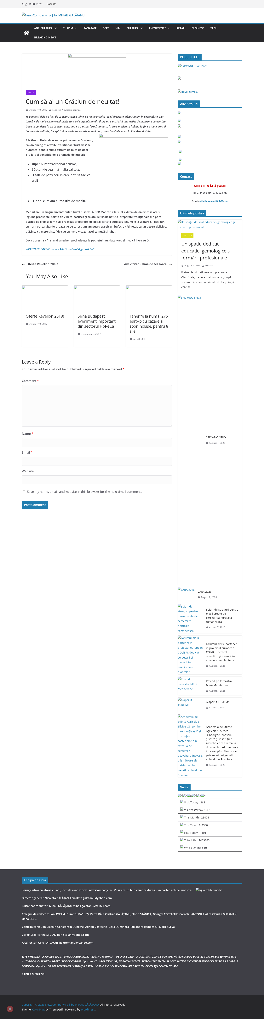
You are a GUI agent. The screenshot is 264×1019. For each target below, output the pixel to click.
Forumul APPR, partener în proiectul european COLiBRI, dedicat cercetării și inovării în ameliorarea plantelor (221, 652)
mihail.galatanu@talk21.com (213, 201)
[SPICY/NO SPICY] (190, 440)
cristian (209, 265)
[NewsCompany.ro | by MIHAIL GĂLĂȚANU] (26, 32)
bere (106, 28)
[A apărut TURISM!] (190, 705)
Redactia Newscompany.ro (66, 109)
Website (28, 471)
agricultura (43, 28)
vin (118, 28)
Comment (30, 381)
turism (68, 28)
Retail (180, 28)
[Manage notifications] (10, 1009)
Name (27, 434)
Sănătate (90, 28)
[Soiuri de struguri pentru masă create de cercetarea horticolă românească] (190, 618)
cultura (132, 28)
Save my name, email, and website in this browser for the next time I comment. (84, 492)
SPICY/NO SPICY (216, 437)
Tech (213, 28)
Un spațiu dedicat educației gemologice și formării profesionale (206, 251)
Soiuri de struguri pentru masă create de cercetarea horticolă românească (222, 616)
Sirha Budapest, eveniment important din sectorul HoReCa (97, 321)
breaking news (45, 37)
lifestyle (187, 235)
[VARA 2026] (186, 594)
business (198, 28)
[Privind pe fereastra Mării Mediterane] (190, 686)
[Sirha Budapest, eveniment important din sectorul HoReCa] (97, 288)
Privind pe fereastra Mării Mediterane (219, 683)
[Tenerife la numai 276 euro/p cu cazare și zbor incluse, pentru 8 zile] (149, 288)
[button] (55, 28)
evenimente (157, 28)
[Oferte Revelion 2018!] (45, 288)
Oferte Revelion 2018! (42, 264)
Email (27, 452)
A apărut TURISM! (217, 702)
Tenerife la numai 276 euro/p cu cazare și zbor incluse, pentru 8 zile (149, 324)
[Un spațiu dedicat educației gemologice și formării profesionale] (210, 224)
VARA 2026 (204, 591)
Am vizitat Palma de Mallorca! (145, 264)
